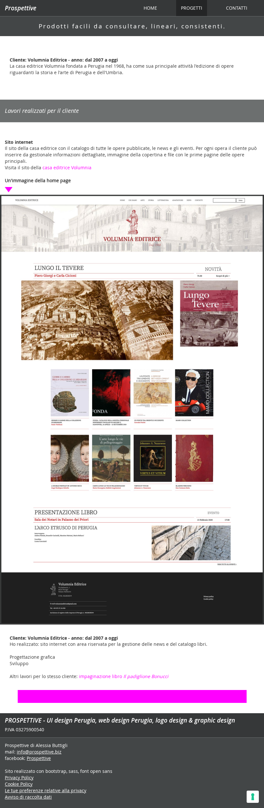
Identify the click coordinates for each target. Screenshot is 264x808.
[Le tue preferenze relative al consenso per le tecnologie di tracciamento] (253, 797)
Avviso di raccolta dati (28, 797)
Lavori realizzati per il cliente (42, 110)
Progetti (191, 8)
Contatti (236, 8)
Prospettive (20, 8)
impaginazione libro (123, 676)
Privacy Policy (19, 777)
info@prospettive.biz (39, 752)
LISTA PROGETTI (132, 696)
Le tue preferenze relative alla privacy (45, 790)
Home (153, 8)
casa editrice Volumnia (66, 167)
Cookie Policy (19, 784)
